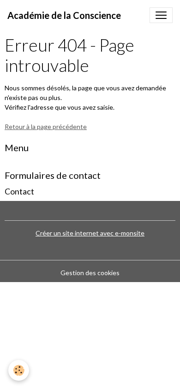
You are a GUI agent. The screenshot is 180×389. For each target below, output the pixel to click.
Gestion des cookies (90, 273)
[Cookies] (18, 370)
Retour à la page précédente (46, 126)
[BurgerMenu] (161, 15)
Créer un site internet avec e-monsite (90, 233)
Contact (19, 191)
